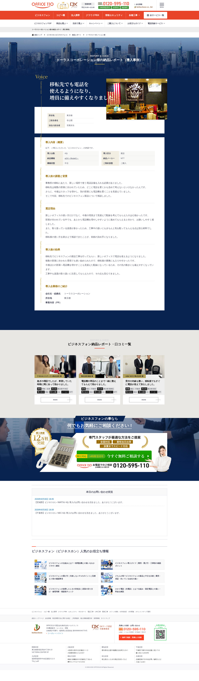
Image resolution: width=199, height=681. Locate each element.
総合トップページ (38, 618)
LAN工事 (98, 611)
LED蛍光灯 (123, 611)
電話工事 (91, 611)
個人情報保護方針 (86, 618)
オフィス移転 (113, 611)
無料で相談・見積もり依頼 (132, 637)
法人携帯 (54, 611)
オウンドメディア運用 (143, 611)
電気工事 (105, 611)
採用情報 (97, 618)
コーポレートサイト (55, 633)
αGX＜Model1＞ (72, 158)
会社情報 (139, 4)
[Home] (42, 5)
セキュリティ (72, 611)
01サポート (82, 611)
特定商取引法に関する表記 (61, 618)
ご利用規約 (75, 618)
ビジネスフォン (37, 611)
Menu (162, 7)
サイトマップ (105, 618)
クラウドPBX (62, 611)
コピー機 (47, 611)
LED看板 (131, 611)
